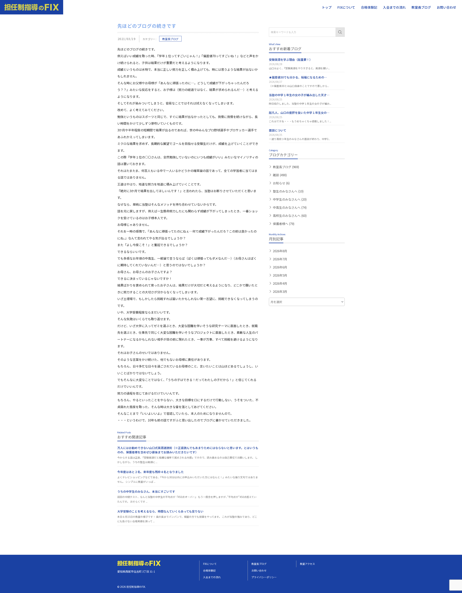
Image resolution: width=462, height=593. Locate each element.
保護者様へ (283, 223)
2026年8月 (280, 251)
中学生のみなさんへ (290, 199)
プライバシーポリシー (264, 577)
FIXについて (346, 7)
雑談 (280, 175)
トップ (327, 7)
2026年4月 (280, 283)
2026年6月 (280, 267)
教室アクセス (307, 564)
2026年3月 (280, 291)
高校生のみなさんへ (290, 215)
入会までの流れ (394, 7)
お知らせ (281, 183)
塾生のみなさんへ (288, 191)
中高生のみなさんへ (290, 207)
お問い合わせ (446, 7)
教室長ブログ (421, 7)
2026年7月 (280, 259)
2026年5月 (280, 275)
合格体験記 (369, 7)
